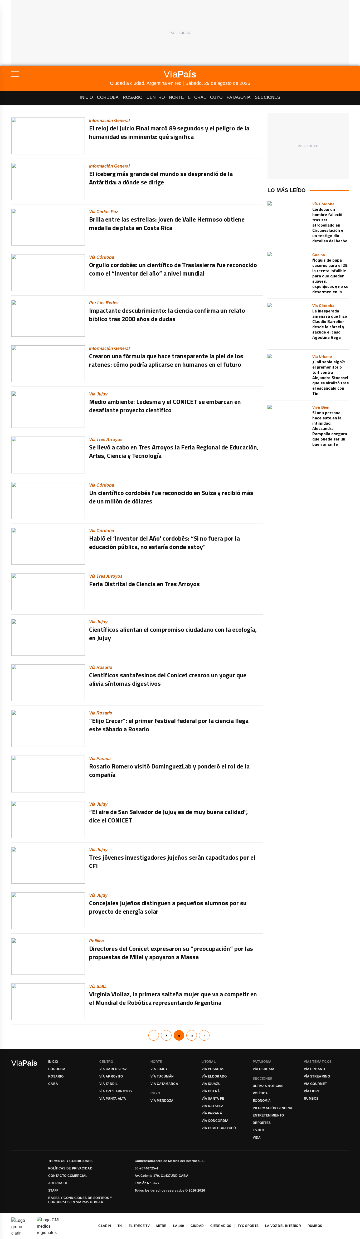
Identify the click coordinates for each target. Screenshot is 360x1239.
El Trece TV (139, 1226)
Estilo (258, 1130)
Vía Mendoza (161, 1101)
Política (260, 1093)
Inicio (86, 97)
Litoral (197, 97)
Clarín (104, 1226)
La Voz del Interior (283, 1226)
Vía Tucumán (162, 1076)
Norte (176, 97)
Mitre (161, 1226)
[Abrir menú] (60, 74)
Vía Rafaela (212, 1106)
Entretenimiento (268, 1115)
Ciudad (197, 1226)
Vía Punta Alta (112, 1098)
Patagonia (239, 97)
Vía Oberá (211, 1091)
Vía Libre (312, 1091)
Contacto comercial (67, 1176)
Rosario (132, 97)
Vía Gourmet (315, 1084)
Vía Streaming (317, 1076)
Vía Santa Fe (213, 1098)
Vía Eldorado (214, 1076)
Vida (257, 1137)
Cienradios (220, 1226)
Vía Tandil (108, 1084)
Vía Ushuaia (263, 1069)
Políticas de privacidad (70, 1168)
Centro (156, 97)
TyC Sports (248, 1226)
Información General (273, 1108)
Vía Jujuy (159, 1069)
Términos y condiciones (70, 1161)
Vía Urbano (314, 1069)
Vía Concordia (215, 1121)
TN (120, 1226)
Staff (53, 1190)
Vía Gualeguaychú (219, 1128)
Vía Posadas (213, 1069)
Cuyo (216, 97)
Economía (262, 1101)
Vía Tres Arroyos (115, 1091)
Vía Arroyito (111, 1076)
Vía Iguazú (211, 1084)
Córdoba (108, 97)
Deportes (262, 1123)
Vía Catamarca (164, 1084)
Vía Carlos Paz (113, 1069)
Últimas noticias (268, 1086)
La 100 (178, 1226)
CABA (53, 1084)
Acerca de (58, 1183)
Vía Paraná (212, 1113)
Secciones (267, 97)
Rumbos (311, 1098)
